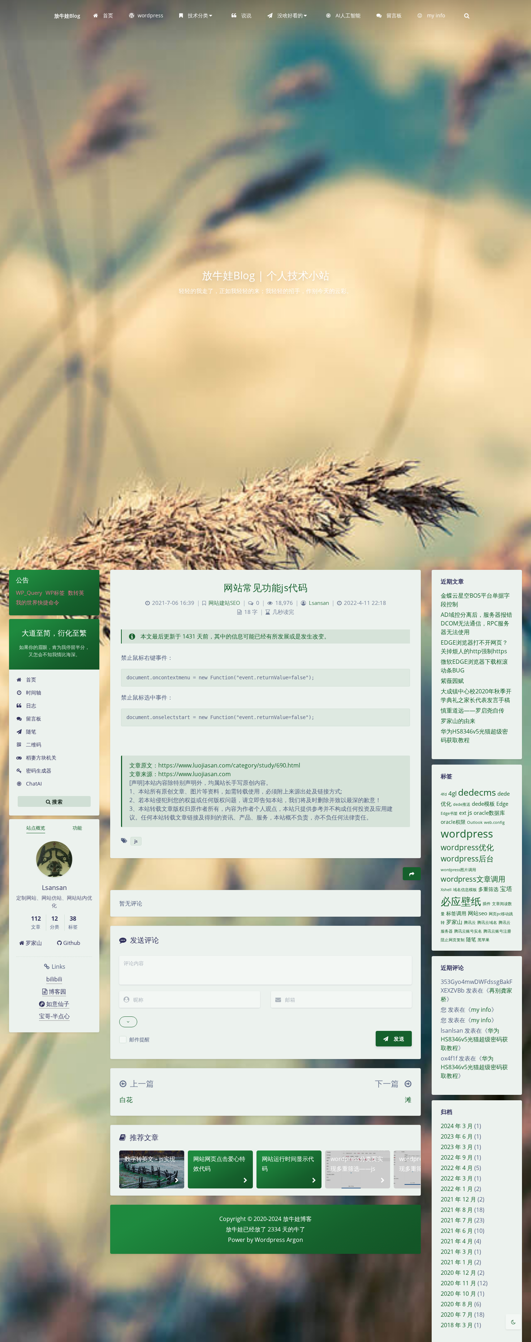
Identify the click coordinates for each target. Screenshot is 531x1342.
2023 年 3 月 (457, 1147)
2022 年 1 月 (457, 1189)
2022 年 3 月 (457, 1178)
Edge (502, 804)
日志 (30, 705)
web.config (494, 822)
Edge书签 (449, 813)
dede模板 (483, 804)
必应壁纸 (461, 901)
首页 (30, 679)
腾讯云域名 (487, 922)
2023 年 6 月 (457, 1136)
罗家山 (33, 942)
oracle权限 (453, 822)
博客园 (56, 991)
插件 (487, 903)
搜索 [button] (56, 801)
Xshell (446, 889)
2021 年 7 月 (457, 1220)
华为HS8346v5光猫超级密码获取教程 (474, 1039)
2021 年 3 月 (457, 1252)
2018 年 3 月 (457, 1325)
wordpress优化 (467, 847)
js (470, 812)
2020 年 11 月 (458, 1283)
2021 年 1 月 (457, 1262)
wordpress (467, 833)
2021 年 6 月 (457, 1231)
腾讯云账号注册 (497, 931)
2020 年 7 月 (457, 1315)
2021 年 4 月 (457, 1241)
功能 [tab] (77, 828)
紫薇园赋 (452, 681)
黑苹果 (483, 939)
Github (71, 942)
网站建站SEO (224, 602)
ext (462, 813)
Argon (294, 1240)
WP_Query (29, 592)
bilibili (54, 979)
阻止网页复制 (453, 939)
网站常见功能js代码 (265, 587)
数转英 (76, 592)
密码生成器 (38, 770)
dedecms (477, 792)
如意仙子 (57, 1004)
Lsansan (319, 602)
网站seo (477, 913)
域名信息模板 (465, 889)
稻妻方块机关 (40, 757)
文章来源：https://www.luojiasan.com (180, 774)
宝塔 (506, 889)
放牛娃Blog (67, 15)
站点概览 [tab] (35, 828)
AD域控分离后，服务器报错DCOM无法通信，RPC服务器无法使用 (476, 623)
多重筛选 (488, 889)
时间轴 (33, 692)
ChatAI (33, 783)
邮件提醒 (139, 1039)
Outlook (475, 822)
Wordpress (270, 1240)
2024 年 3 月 (457, 1126)
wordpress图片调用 (458, 869)
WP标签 (55, 592)
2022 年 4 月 (457, 1168)
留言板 (33, 718)
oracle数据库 (489, 813)
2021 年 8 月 (457, 1210)
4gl (452, 793)
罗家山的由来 (458, 721)
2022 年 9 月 (457, 1157)
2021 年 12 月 (458, 1199)
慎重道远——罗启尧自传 (472, 710)
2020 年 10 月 (458, 1294)
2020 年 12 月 (458, 1273)
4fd (444, 794)
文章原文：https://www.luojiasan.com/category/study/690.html (214, 765)
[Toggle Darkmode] (513, 1321)
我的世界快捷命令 (37, 602)
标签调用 (456, 913)
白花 (126, 1099)
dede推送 (461, 804)
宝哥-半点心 (54, 1016)
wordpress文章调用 (473, 879)
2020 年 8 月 (457, 1304)
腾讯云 (470, 922)
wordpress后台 (467, 858)
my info (481, 1010)
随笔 (30, 731)
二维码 (33, 744)
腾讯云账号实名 (468, 931)
